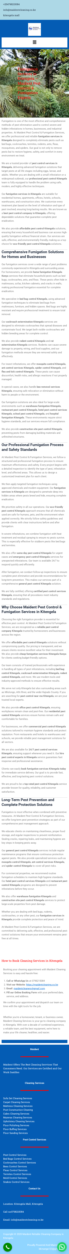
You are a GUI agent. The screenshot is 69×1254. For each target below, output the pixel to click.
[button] (34, 42)
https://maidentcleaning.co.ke (42, 984)
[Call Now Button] (7, 1247)
